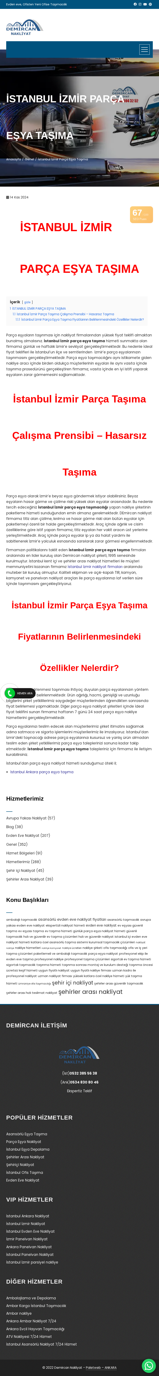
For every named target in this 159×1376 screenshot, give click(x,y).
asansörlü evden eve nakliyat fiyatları (72, 919)
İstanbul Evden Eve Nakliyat (30, 1231)
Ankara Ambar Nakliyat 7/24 (31, 1321)
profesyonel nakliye (49, 959)
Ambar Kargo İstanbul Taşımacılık (36, 1305)
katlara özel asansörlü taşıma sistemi (59, 942)
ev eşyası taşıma (31, 931)
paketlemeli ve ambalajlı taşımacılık (60, 954)
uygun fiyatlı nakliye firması (91, 970)
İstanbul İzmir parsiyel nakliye (32, 1262)
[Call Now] (10, 693)
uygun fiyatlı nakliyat (54, 970)
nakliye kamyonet (51, 948)
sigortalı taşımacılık (20, 965)
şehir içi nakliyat (72, 982)
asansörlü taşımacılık (123, 920)
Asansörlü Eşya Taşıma (26, 1134)
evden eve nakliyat (101, 925)
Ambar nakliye (19, 1313)
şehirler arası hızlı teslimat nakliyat (31, 993)
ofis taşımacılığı (115, 948)
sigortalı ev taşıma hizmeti (131, 959)
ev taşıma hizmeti (58, 931)
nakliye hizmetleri (28, 948)
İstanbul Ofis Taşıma (24, 1172)
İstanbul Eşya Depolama (27, 1149)
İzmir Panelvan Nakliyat (27, 1239)
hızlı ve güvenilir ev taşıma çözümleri (50, 937)
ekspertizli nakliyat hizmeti (65, 925)
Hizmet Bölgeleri (20, 853)
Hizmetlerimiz (18, 861)
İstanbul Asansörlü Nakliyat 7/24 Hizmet (41, 1344)
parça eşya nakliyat (103, 954)
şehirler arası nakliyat (90, 991)
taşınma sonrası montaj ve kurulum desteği (95, 965)
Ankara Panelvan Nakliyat (29, 1246)
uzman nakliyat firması (55, 976)
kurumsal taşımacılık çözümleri (112, 942)
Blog (10, 826)
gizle (27, 302)
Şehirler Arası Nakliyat (25, 879)
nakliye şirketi (92, 948)
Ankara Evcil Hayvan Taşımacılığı (35, 1328)
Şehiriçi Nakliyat (20, 1164)
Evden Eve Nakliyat (22, 835)
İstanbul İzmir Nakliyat (25, 1223)
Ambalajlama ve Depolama (31, 1298)
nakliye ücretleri (72, 948)
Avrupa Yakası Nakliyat (26, 818)
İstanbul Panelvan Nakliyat (30, 1254)
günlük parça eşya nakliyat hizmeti (99, 931)
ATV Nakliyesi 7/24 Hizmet (29, 1336)
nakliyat (140, 942)
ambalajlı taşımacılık (21, 920)
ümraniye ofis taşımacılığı (34, 983)
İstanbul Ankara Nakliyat (27, 1216)
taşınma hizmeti (48, 965)
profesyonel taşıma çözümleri (87, 959)
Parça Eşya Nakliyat (23, 1141)
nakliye (10, 948)
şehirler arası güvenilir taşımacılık (118, 983)
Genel (11, 844)
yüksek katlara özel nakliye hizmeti (98, 976)
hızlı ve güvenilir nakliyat (96, 937)
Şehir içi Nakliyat (20, 870)
